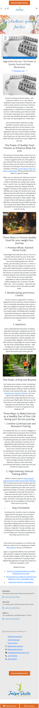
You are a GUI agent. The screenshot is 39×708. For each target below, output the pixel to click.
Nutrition (30, 58)
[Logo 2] (19, 689)
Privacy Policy (12, 643)
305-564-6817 (12, 659)
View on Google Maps (12, 597)
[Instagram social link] (5, 8)
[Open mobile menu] (37, 8)
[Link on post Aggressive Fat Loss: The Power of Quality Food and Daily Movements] (19, 46)
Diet (14, 58)
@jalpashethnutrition (15, 649)
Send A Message (14, 640)
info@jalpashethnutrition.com (18, 653)
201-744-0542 (12, 656)
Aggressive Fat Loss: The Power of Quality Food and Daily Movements (19, 64)
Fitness (24, 58)
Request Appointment (19, 3)
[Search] (1, 8)
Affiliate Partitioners (15, 637)
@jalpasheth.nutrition (15, 646)
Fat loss (18, 58)
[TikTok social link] (8, 8)
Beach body (8, 58)
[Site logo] (20, 8)
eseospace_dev (19, 71)
